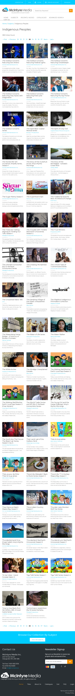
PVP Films (53, 200)
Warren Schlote (6, 340)
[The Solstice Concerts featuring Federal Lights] (37, 51)
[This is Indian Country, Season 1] (37, 497)
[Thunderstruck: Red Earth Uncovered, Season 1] (61, 530)
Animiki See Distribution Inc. (10, 64)
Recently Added (27, 17)
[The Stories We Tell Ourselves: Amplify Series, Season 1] (13, 152)
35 (35, 39)
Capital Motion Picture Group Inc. (60, 130)
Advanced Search (56, 17)
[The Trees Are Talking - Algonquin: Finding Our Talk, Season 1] (13, 220)
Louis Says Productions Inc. (58, 373)
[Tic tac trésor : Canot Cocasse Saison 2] (13, 565)
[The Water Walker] (61, 324)
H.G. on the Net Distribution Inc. (60, 478)
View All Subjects (37, 640)
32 (26, 39)
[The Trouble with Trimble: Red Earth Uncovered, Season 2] (37, 220)
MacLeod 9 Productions (33, 336)
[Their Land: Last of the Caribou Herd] (37, 429)
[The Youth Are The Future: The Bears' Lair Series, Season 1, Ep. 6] (13, 429)
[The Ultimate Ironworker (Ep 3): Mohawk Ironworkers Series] (13, 255)
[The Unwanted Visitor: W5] (13, 289)
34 (33, 39)
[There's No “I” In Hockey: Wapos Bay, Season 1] (61, 464)
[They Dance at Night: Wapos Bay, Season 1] (13, 497)
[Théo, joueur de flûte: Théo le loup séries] (13, 464)
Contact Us (19, 2)
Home (4, 24)
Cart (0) (7, 20)
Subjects (14, 17)
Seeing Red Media (55, 336)
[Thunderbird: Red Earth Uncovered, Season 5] (37, 530)
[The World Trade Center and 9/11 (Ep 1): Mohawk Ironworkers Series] (37, 392)
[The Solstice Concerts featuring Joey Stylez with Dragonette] (13, 84)
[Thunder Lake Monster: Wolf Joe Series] (61, 497)
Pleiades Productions (8, 235)
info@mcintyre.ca (13, 668)
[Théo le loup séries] (61, 429)
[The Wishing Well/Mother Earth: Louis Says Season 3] (61, 359)
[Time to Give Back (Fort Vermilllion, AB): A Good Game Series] (13, 598)
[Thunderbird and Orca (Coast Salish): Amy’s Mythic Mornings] (13, 530)
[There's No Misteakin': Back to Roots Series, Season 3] (37, 464)
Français (67, 2)
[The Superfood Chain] (37, 187)
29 (18, 39)
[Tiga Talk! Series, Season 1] (37, 565)
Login (39, 2)
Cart (58, 684)
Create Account (53, 2)
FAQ (29, 2)
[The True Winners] (61, 220)
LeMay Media (54, 167)
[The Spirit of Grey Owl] (61, 119)
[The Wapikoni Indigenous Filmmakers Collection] (61, 289)
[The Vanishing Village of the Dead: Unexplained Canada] (37, 289)
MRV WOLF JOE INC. (57, 441)
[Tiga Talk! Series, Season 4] (61, 565)
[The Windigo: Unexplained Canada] (37, 359)
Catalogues (41, 17)
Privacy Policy (69, 693)
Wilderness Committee (32, 443)
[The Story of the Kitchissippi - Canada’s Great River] (61, 152)
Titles (29, 684)
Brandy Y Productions (32, 132)
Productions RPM (56, 231)
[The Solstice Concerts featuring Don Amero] (13, 51)
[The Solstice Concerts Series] (13, 119)
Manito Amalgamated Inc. (9, 579)
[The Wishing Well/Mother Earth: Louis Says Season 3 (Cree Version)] (13, 392)
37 (41, 39)
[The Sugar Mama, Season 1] (13, 187)
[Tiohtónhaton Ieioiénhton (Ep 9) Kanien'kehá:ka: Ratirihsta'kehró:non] (37, 598)
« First (5, 39)
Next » (46, 39)
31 (24, 39)
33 (30, 39)
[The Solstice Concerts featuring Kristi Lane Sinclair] (37, 84)
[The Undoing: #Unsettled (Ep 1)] (37, 255)
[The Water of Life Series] (37, 324)
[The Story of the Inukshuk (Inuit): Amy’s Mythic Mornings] (37, 152)
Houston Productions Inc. (9, 371)
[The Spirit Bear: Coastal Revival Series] (37, 119)
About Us (38, 684)
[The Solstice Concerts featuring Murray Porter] (61, 84)
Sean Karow (29, 305)
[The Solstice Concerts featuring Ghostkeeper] (61, 51)
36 (38, 39)
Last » (52, 39)
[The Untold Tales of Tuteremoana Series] (61, 255)
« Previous (12, 39)
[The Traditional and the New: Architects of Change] (61, 187)
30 (21, 39)
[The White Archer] (13, 359)
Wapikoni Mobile (55, 303)
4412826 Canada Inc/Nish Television (12, 614)
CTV (3, 301)
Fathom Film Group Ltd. (33, 198)
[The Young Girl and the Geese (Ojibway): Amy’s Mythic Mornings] (61, 392)
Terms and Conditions (67, 691)
